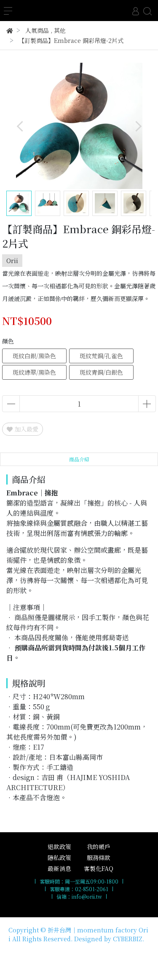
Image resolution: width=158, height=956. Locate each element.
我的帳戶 (98, 846)
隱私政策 (59, 857)
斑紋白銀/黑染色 (34, 356)
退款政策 (59, 846)
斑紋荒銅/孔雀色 (101, 356)
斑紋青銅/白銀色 (101, 372)
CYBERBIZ (127, 939)
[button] (138, 126)
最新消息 (59, 868)
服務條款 (98, 857)
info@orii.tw (87, 896)
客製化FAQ (98, 868)
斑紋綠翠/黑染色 (34, 372)
